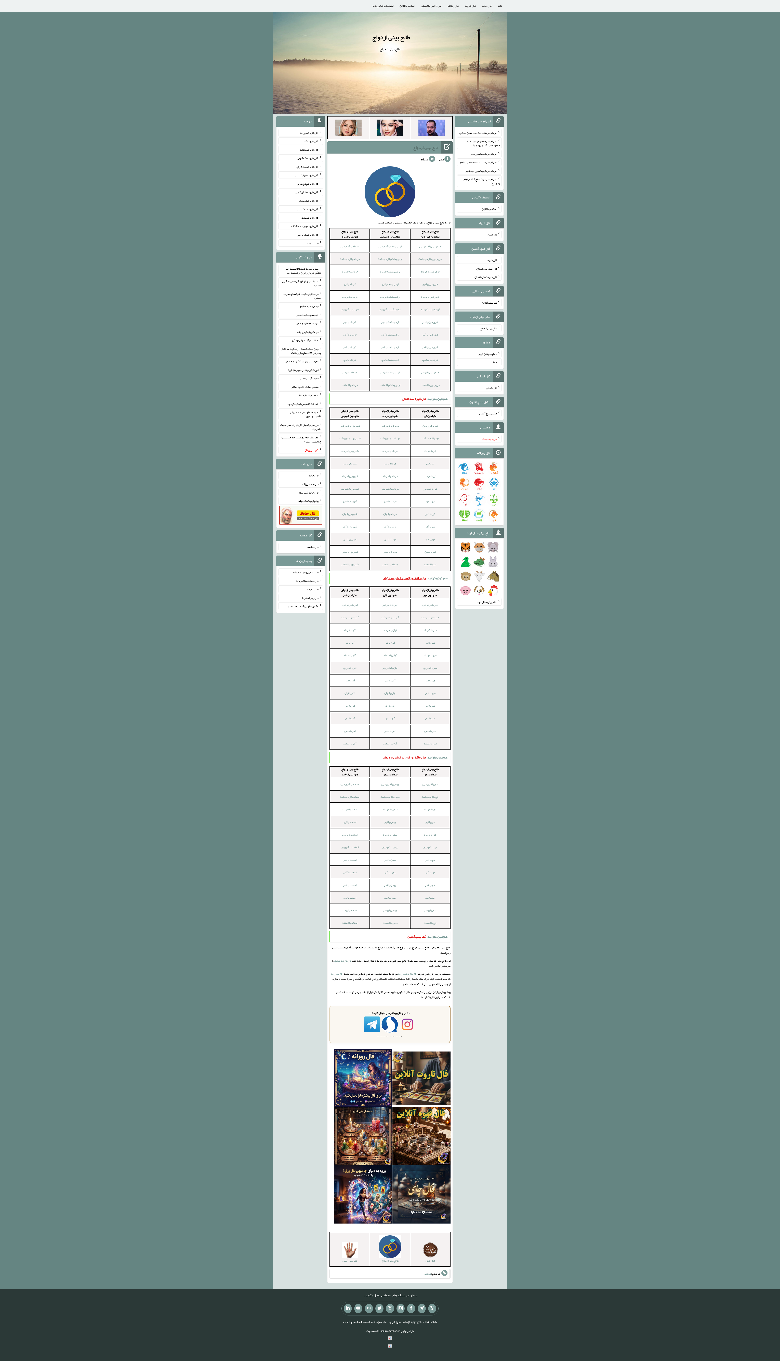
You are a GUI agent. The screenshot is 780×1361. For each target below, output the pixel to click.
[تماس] (390, 1308)
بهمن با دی (390, 897)
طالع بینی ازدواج (391, 37)
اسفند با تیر (350, 822)
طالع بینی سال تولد (487, 602)
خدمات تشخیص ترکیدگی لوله (302, 403)
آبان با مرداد (390, 655)
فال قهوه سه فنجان (486, 268)
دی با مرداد (430, 834)
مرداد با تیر (390, 463)
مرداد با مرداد (390, 476)
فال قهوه (492, 260)
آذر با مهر (350, 680)
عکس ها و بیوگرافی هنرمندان (302, 606)
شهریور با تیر (350, 463)
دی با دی (430, 897)
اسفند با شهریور (350, 847)
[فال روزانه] (363, 1079)
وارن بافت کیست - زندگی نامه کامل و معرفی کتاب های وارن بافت (301, 351)
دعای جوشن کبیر (488, 353)
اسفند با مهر (349, 860)
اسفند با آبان (350, 872)
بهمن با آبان (390, 872)
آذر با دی (350, 718)
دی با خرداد (430, 809)
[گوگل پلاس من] (369, 1308)
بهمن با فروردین (390, 784)
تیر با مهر (430, 501)
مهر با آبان (430, 693)
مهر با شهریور (430, 668)
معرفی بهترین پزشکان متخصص (301, 361)
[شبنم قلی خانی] (348, 128)
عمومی (427, 1273)
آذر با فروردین (350, 605)
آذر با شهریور (350, 668)
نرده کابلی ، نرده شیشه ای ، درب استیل (302, 296)
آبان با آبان (390, 693)
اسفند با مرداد (350, 834)
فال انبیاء (492, 234)
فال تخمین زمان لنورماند (305, 572)
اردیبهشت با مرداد (390, 297)
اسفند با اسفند (350, 923)
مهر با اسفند (430, 743)
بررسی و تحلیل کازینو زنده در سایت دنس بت (300, 427)
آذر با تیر (350, 642)
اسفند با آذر (349, 885)
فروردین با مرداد (430, 297)
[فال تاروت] (421, 1079)
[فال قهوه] (421, 1137)
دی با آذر (430, 885)
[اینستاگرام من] (400, 1308)
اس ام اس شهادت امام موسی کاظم (478, 162)
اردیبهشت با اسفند (390, 385)
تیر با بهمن (430, 552)
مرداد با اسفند (390, 564)
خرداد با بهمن (349, 372)
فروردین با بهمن (430, 372)
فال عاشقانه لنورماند (307, 581)
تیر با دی (430, 539)
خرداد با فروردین (349, 246)
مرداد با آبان (390, 514)
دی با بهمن (430, 910)
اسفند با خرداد (350, 809)
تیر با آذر (430, 526)
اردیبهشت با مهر (390, 322)
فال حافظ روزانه (310, 484)
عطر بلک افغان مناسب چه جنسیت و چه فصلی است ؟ (301, 439)
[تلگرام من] (422, 1308)
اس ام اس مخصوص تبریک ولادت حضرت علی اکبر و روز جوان (481, 143)
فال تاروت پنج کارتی (307, 183)
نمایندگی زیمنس (309, 378)
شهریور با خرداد (350, 451)
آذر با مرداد (349, 655)
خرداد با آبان (350, 334)
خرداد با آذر (349, 347)
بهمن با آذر (390, 885)
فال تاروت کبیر (310, 141)
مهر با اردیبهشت (430, 617)
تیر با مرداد (430, 476)
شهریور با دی (350, 539)
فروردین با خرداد (430, 271)
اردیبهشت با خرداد (390, 271)
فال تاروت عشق (342, 960)
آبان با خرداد (390, 630)
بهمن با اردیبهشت (390, 797)
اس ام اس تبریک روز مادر (483, 154)
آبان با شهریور (390, 668)
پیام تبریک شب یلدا (308, 501)
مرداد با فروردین (390, 425)
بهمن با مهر (390, 860)
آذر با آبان (349, 693)
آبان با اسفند (390, 743)
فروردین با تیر (430, 284)
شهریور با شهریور (350, 488)
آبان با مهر (390, 680)
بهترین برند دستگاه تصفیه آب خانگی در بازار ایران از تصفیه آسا (303, 271)
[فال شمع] (363, 1137)
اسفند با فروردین (349, 784)
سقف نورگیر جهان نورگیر (305, 340)
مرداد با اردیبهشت (390, 438)
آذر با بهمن (350, 731)
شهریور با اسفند (350, 564)
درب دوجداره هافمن (307, 315)
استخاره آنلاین (407, 6)
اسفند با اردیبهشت (350, 797)
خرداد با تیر (350, 284)
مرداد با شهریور (390, 488)
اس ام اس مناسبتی (431, 6)
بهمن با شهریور (390, 847)
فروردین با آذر (430, 347)
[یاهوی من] (432, 1308)
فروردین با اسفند (430, 385)
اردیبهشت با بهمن (390, 372)
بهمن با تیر (390, 822)
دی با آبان (430, 872)
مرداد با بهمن (390, 552)
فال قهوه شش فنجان (485, 277)
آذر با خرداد (349, 630)
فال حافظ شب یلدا (308, 492)
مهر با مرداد (430, 655)
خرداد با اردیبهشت (350, 259)
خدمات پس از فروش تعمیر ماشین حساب (301, 283)
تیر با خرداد (430, 451)
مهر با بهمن (430, 731)
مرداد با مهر (390, 501)
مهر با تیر (430, 642)
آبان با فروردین (390, 605)
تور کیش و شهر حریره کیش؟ (303, 370)
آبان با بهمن (390, 731)
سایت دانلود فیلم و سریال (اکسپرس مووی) (305, 414)
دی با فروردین (430, 784)
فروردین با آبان (430, 334)
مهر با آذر (430, 705)
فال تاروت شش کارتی (306, 192)
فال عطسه (312, 546)
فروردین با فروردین (430, 246)
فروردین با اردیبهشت (430, 259)
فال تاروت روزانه (407, 973)
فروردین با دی (430, 360)
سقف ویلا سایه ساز (308, 395)
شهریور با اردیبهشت (350, 438)
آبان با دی (390, 718)
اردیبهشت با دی (390, 360)
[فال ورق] (363, 1195)
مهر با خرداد (430, 630)
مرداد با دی (390, 539)
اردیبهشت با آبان (390, 334)
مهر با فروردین (430, 605)
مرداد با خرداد (390, 451)
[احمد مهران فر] (431, 128)
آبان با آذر (390, 705)
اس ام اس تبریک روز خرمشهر (481, 171)
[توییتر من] (379, 1308)
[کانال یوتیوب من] (358, 1308)
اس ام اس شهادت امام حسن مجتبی (478, 133)
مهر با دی (430, 718)
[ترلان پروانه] (390, 128)
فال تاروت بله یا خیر (307, 235)
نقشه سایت (372, 1331)
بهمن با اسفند (390, 923)
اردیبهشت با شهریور (390, 309)
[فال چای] (421, 1195)
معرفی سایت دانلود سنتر (304, 387)
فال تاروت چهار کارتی (307, 175)
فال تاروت (470, 6)
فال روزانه (453, 6)
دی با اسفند (430, 923)
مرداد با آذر (390, 526)
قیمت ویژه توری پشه (307, 332)
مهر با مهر (430, 680)
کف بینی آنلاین (489, 302)
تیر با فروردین (430, 425)
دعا (495, 362)
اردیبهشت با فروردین (390, 246)
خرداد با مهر (349, 322)
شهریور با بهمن (350, 552)
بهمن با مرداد (390, 834)
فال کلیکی (491, 388)
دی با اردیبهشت (430, 797)
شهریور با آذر (350, 526)
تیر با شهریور (430, 488)
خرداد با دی (349, 360)
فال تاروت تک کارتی (307, 158)
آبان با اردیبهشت (390, 617)
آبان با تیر (390, 642)
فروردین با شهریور (430, 309)
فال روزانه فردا (310, 597)
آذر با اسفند (349, 743)
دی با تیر (430, 822)
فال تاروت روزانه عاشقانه (304, 226)
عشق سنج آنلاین (488, 413)
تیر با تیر (430, 463)
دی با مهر (430, 860)
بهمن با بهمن (390, 910)
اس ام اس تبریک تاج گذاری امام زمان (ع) (482, 181)
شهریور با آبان (350, 514)
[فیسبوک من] (411, 1308)
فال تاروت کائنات (309, 150)
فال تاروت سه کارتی (307, 167)
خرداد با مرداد (350, 297)
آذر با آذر (350, 705)
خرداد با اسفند (350, 385)
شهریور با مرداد (350, 476)
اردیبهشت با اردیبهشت (390, 259)
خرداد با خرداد (350, 271)
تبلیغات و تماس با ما (383, 6)
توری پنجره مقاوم (309, 306)
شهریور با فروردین (350, 425)
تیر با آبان (430, 514)
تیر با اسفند (430, 564)
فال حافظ (487, 6)
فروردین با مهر (430, 322)
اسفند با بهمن (349, 910)
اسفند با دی (349, 897)
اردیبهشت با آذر (390, 347)
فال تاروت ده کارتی (308, 209)
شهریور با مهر (350, 501)
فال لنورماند (311, 589)
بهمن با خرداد (390, 809)
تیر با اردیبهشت (430, 438)
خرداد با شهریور (350, 309)
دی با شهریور (430, 847)
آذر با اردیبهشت (350, 617)
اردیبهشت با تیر (390, 284)
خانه (500, 6)
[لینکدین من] (348, 1308)
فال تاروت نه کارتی (308, 201)
